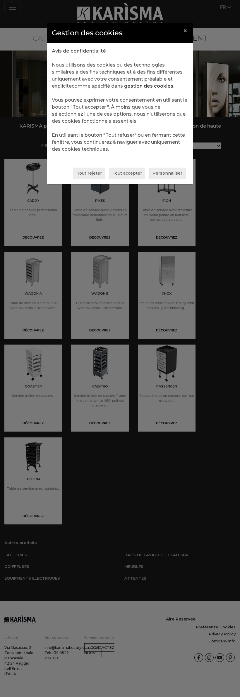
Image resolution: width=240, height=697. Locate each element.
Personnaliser (167, 173)
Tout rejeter (89, 173)
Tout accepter (127, 173)
